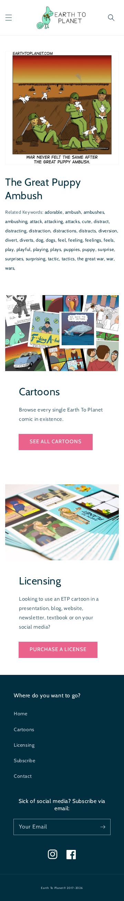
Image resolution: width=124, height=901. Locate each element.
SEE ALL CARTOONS (56, 441)
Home (20, 713)
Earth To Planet (52, 888)
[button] (8, 17)
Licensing (24, 745)
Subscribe (24, 760)
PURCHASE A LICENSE (58, 649)
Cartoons (24, 729)
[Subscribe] (102, 826)
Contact (23, 776)
